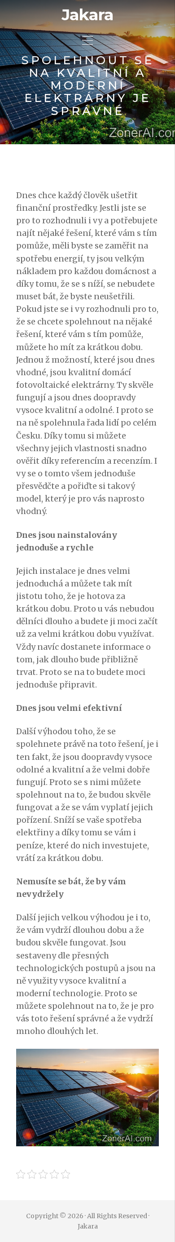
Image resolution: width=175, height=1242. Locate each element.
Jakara (87, 14)
